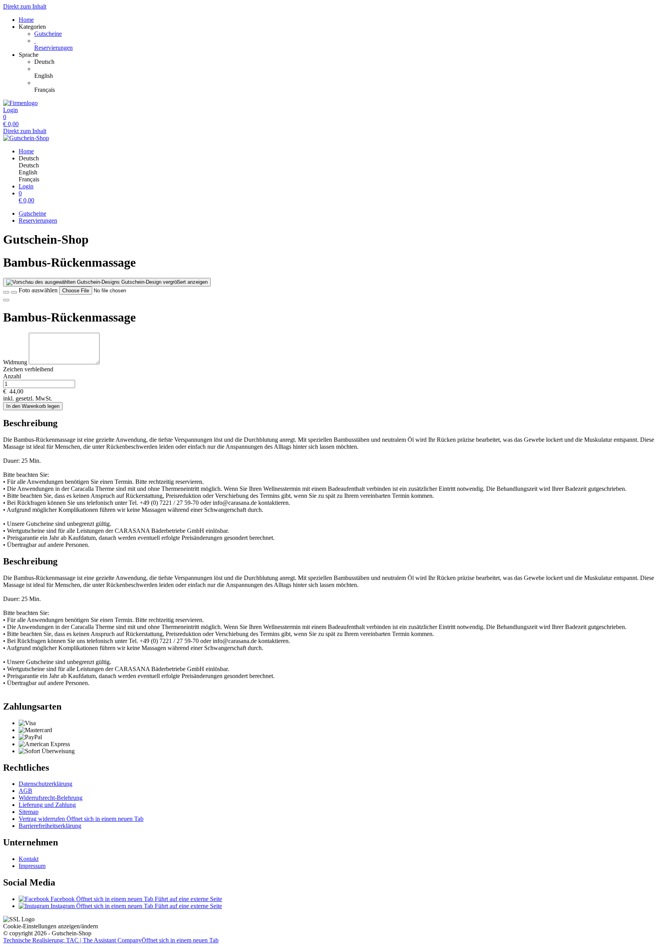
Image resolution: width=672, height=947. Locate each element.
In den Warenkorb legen (33, 406)
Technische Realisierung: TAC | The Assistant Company (111, 940)
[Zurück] (6, 292)
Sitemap (28, 811)
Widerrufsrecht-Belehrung (50, 797)
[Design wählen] (14, 292)
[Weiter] (6, 300)
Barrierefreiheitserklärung (50, 825)
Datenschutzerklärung (45, 783)
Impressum (32, 866)
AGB (25, 790)
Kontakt (28, 859)
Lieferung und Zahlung (47, 804)
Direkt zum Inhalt (24, 6)
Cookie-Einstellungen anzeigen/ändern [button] (50, 926)
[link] (351, 61)
